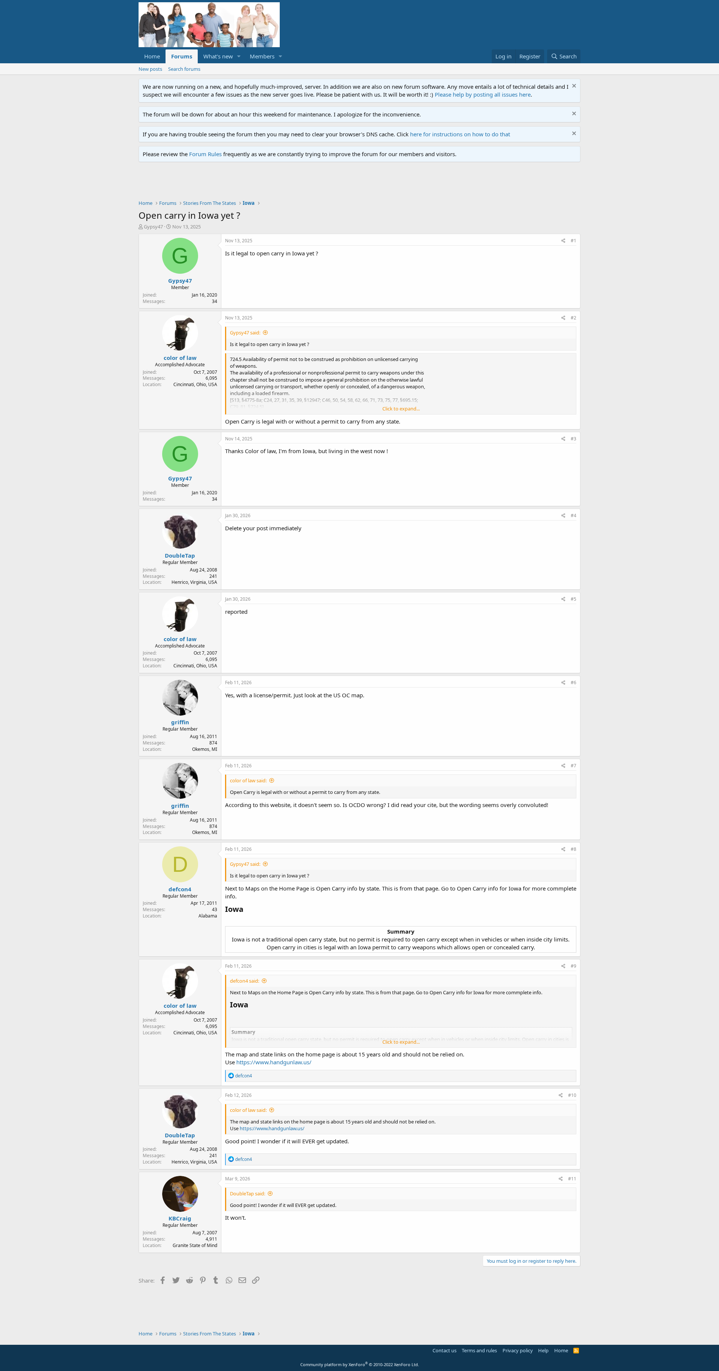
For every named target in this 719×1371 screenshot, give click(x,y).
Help (543, 1350)
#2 (573, 318)
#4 (573, 515)
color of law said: (248, 780)
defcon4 (180, 889)
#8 (573, 849)
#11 (572, 1179)
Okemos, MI (204, 749)
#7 (573, 765)
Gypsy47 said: (245, 332)
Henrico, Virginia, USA (194, 582)
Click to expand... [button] (401, 408)
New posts (150, 69)
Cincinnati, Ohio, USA (195, 384)
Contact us (444, 1350)
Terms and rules (479, 1350)
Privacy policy (518, 1350)
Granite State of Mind (195, 1245)
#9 (573, 966)
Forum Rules (205, 154)
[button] (239, 56)
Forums (181, 56)
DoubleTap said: (247, 1193)
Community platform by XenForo (359, 1364)
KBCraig (180, 1218)
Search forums (184, 69)
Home (152, 56)
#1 (573, 240)
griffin (180, 722)
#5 (573, 599)
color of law (180, 357)
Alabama (207, 916)
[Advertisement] (275, 183)
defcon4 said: (244, 980)
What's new (218, 56)
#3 (573, 439)
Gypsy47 (153, 226)
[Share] (563, 241)
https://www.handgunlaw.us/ (274, 1062)
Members (262, 56)
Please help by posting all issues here (483, 94)
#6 (573, 682)
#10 (572, 1095)
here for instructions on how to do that (460, 134)
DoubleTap (180, 555)
